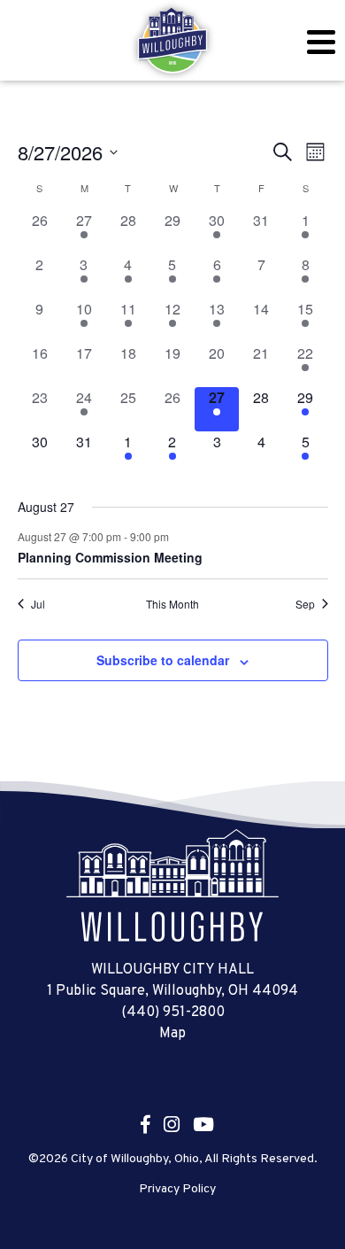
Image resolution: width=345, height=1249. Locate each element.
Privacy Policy (177, 1189)
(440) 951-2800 (173, 1012)
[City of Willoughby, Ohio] (172, 41)
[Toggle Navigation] (320, 42)
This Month (172, 604)
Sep (305, 604)
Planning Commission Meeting (110, 557)
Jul (38, 604)
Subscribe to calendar (162, 660)
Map (172, 1034)
